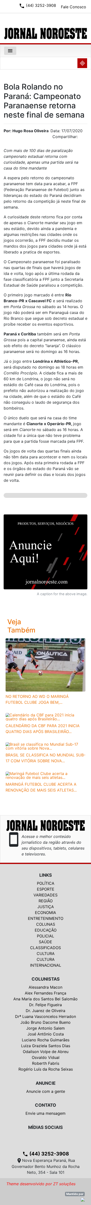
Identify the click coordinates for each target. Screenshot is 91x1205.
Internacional (45, 965)
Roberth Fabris (45, 1063)
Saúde (45, 941)
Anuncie (46, 1083)
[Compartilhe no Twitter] (84, 138)
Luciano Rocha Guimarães (45, 1039)
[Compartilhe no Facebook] (86, 138)
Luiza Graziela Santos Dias (45, 1045)
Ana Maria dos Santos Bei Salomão (45, 998)
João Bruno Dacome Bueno (45, 1022)
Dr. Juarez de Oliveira (45, 1010)
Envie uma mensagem (45, 1113)
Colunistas (46, 979)
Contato (45, 1105)
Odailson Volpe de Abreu (45, 1051)
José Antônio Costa (45, 1034)
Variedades (45, 895)
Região (46, 900)
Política (45, 883)
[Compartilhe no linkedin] (81, 138)
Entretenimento (45, 918)
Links (45, 875)
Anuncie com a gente (45, 1091)
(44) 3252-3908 (45, 1154)
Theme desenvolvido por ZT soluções (40, 1183)
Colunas (45, 924)
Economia (45, 912)
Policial (45, 936)
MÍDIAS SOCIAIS (45, 1127)
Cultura (46, 953)
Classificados (45, 947)
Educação (46, 930)
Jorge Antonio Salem (45, 1028)
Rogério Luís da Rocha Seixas (45, 1069)
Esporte (45, 889)
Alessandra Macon (45, 987)
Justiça (45, 906)
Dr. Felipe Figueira (45, 1004)
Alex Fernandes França (45, 993)
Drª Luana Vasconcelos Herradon (45, 1016)
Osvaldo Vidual (45, 1057)
